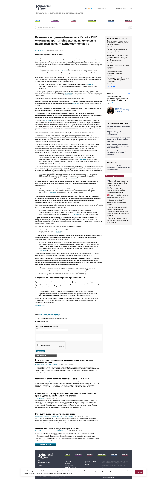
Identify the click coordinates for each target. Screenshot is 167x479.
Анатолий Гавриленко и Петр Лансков (122, 109)
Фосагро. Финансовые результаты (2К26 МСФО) (57, 428)
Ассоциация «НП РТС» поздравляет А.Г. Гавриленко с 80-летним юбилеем (118, 167)
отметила (74, 178)
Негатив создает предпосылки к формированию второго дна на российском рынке (64, 361)
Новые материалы (113, 38)
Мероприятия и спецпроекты (117, 123)
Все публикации (45, 445)
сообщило (75, 103)
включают (47, 120)
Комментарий (40, 333)
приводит (53, 193)
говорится (68, 94)
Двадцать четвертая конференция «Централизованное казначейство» (118, 132)
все (129, 93)
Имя (37, 328)
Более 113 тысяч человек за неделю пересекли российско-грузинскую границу (117, 183)
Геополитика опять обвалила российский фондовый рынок (62, 378)
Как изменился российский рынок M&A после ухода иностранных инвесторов (118, 139)
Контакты (68, 463)
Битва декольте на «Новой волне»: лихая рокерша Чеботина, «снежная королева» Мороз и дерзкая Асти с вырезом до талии (118, 211)
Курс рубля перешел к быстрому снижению (55, 414)
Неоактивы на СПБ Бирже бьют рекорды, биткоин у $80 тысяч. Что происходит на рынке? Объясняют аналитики (66, 394)
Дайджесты (55, 20)
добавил (83, 159)
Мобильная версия (108, 477)
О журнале (68, 461)
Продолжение (40, 305)
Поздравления (112, 162)
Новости (111, 20)
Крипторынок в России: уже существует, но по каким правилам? (116, 152)
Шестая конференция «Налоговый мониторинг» (118, 127)
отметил (65, 70)
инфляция (57, 315)
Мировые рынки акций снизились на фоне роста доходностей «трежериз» (118, 79)
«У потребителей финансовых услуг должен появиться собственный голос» (117, 100)
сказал (90, 84)
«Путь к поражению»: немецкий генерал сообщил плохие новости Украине (116, 190)
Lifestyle (73, 20)
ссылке (124, 471)
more (91, 386)
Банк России (43, 315)
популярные (125, 38)
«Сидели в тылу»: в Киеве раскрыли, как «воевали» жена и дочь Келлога (118, 220)
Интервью (128, 20)
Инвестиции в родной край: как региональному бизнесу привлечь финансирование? (118, 145)
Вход (130, 8)
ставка (50, 315)
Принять (139, 472)
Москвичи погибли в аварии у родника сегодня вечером (118, 196)
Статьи (37, 20)
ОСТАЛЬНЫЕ (111, 86)
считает (58, 232)
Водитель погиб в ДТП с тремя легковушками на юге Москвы (116, 202)
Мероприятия (92, 20)
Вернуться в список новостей (57, 318)
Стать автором (121, 8)
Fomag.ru (43, 7)
